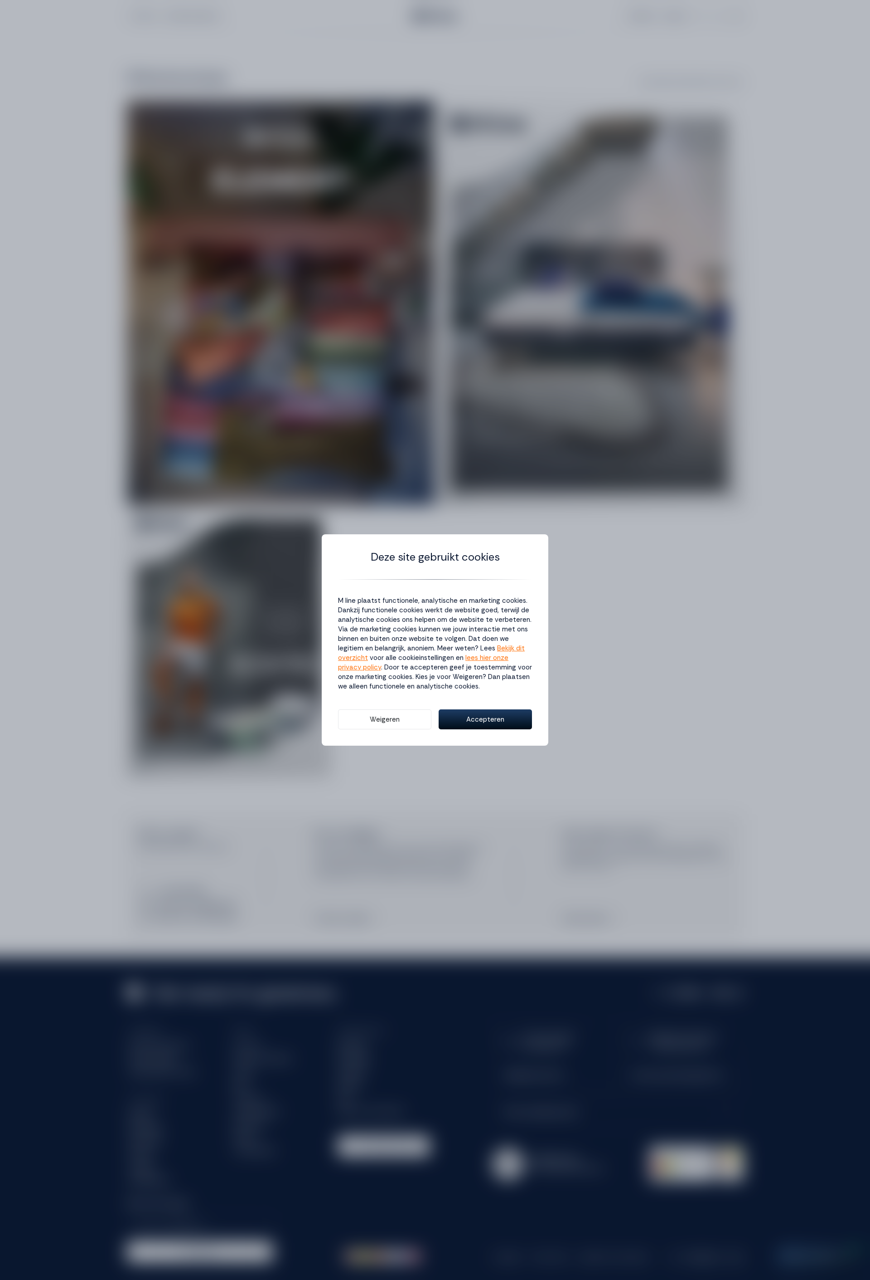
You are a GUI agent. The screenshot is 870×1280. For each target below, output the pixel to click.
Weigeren (385, 719)
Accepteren (485, 719)
